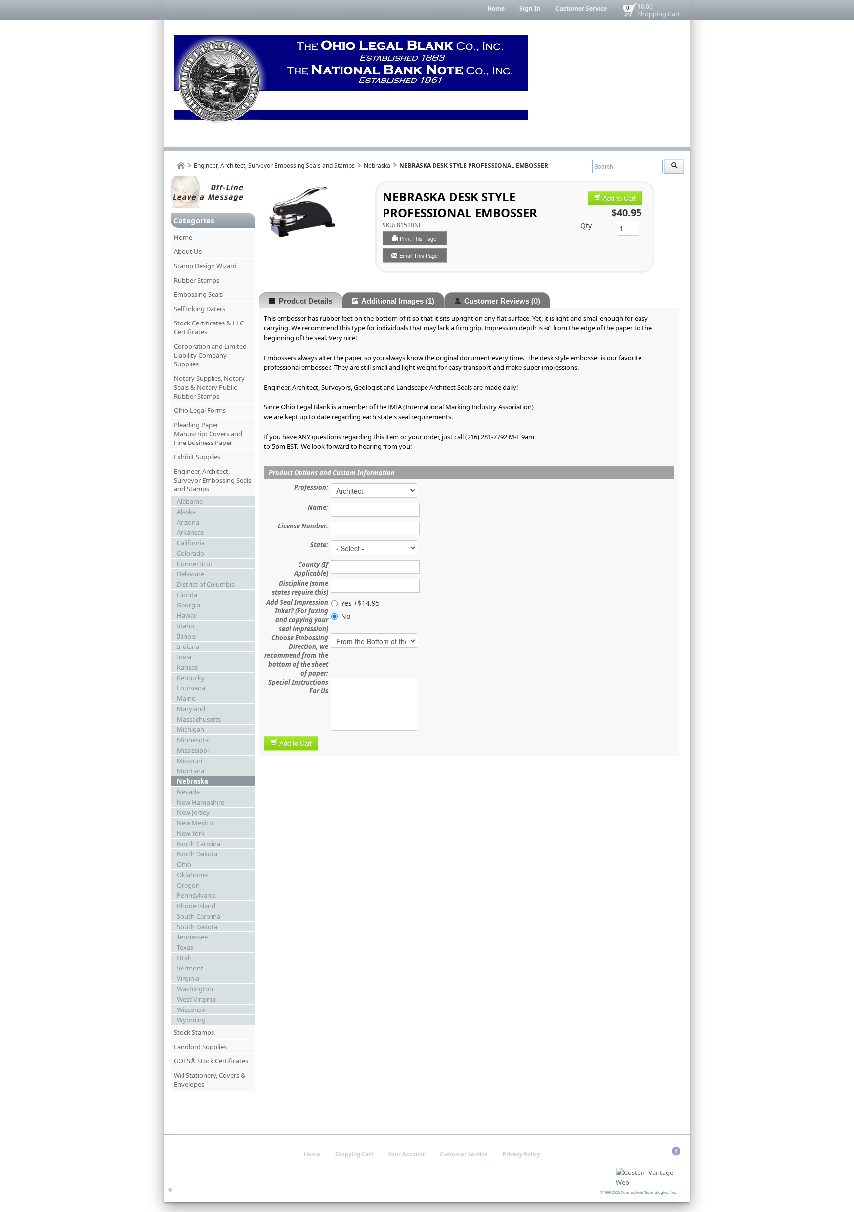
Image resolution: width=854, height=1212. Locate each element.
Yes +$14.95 (360, 602)
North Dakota (197, 853)
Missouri (189, 760)
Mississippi (193, 750)
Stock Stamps (194, 1032)
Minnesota (193, 739)
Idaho (185, 625)
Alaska (186, 511)
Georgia (188, 605)
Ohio (184, 864)
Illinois (186, 636)
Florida (187, 594)
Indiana (188, 646)
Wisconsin (192, 1009)
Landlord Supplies (200, 1046)
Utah (184, 957)
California (191, 542)
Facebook (676, 1151)
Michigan (190, 729)
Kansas (187, 667)
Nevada (188, 791)
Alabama (190, 501)
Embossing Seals (198, 294)
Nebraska (377, 166)
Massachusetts (199, 719)
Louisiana (191, 688)
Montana (190, 771)
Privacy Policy (521, 1154)
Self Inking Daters (199, 308)
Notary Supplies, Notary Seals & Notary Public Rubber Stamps (209, 387)
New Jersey (193, 812)
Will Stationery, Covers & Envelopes (210, 1080)
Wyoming (191, 1019)
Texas (185, 947)
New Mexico (195, 822)
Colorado (190, 553)
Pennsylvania (196, 895)
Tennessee (192, 936)
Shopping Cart (659, 13)
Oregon (188, 885)
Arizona (188, 522)
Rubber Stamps (196, 280)
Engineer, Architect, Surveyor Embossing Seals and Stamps (274, 166)
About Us (188, 251)
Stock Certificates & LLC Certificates (209, 327)
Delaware (190, 573)
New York (191, 833)
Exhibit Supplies (197, 456)
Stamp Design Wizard (205, 265)
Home (496, 8)
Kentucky (191, 677)
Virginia (188, 978)
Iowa (184, 656)
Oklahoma (192, 874)
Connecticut (195, 563)
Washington (195, 988)
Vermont (190, 968)
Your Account (406, 1154)
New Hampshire (200, 802)
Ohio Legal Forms (200, 410)
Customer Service (581, 8)
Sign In (530, 8)
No (345, 616)
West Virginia (196, 999)
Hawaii (187, 615)
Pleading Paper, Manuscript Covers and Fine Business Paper (208, 433)
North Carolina (198, 843)
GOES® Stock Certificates (211, 1060)
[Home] (181, 166)
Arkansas (190, 532)
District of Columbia (206, 584)
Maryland (191, 708)
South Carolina (198, 916)
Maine (186, 698)
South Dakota (197, 926)
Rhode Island (196, 905)
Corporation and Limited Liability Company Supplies (210, 355)
